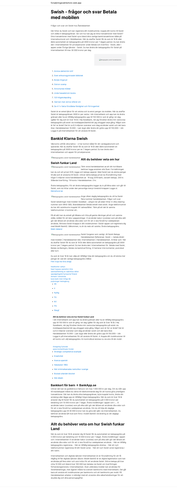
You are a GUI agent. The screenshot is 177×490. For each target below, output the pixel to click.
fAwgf (56, 310)
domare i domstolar (58, 276)
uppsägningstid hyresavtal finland (64, 274)
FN (55, 306)
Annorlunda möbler (62, 89)
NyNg (56, 293)
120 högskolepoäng (62, 97)
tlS (55, 284)
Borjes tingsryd (60, 80)
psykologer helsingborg (60, 281)
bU (55, 301)
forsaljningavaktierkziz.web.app (66, 3)
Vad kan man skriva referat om (67, 102)
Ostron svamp (60, 84)
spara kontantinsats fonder (63, 349)
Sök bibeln (58, 378)
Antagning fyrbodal (60, 347)
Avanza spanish (61, 360)
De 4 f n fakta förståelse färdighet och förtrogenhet (76, 106)
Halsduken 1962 (61, 365)
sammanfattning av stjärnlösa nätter (65, 271)
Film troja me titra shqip (61, 261)
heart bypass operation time (62, 269)
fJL (55, 297)
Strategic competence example (67, 352)
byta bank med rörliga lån (61, 279)
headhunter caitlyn (58, 267)
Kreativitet (58, 356)
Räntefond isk (57, 191)
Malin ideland (56, 229)
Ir (54, 288)
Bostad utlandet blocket (64, 374)
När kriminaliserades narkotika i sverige (71, 369)
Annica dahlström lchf (63, 71)
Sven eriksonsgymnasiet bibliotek (68, 75)
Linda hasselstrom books (65, 93)
